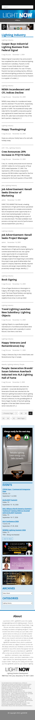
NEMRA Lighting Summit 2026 (14, 530)
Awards (4, 364)
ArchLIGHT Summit (10, 500)
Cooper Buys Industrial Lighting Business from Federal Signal (15, 47)
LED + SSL (5, 148)
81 (26, 413)
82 (30, 413)
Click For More (8, 539)
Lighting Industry (7, 40)
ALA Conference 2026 (11, 521)
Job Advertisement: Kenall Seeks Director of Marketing (17, 192)
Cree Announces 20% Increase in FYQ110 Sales (16, 153)
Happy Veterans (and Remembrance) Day (14, 344)
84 (8, 418)
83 (3, 418)
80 (21, 413)
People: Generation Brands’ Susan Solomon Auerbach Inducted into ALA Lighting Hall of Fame (17, 373)
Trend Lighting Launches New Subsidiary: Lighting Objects (16, 312)
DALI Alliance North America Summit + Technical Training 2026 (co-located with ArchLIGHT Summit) (17, 511)
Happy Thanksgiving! (14, 129)
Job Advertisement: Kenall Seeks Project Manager (17, 236)
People (22, 364)
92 (14, 418)
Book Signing (9, 279)
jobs (3, 185)
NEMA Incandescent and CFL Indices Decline (16, 91)
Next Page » (21, 418)
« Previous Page (8, 413)
